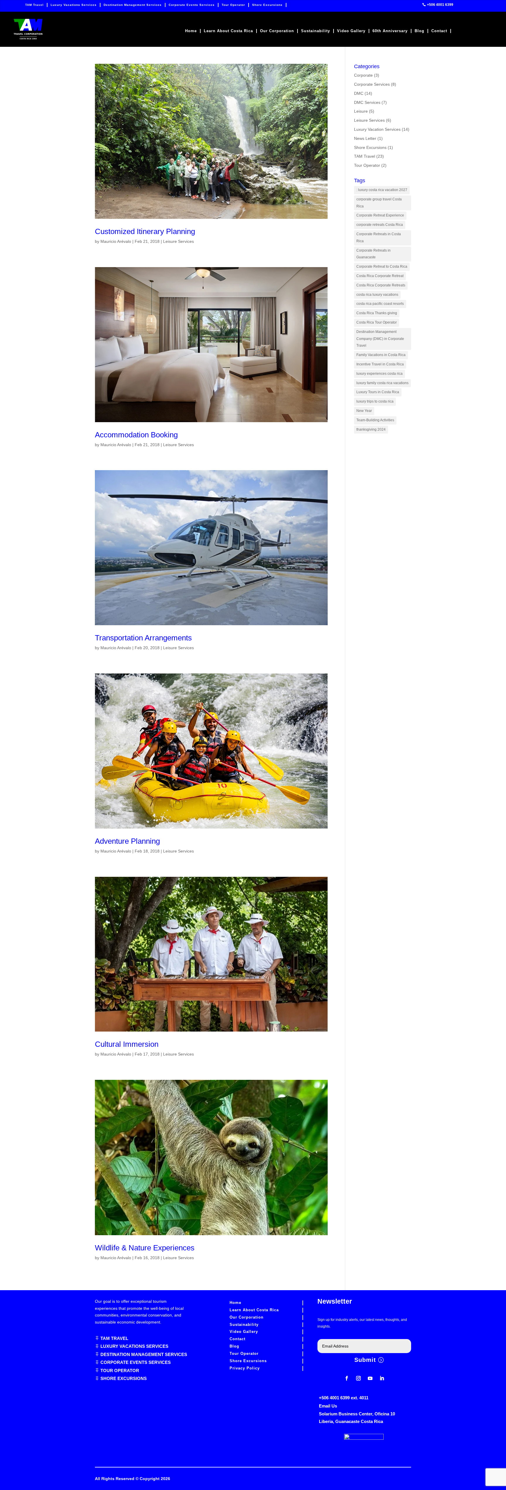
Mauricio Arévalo (115, 241)
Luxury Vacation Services (377, 129)
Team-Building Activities (375, 420)
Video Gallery (351, 31)
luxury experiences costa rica (379, 374)
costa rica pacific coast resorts (380, 304)
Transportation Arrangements (143, 637)
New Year (364, 411)
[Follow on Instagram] (358, 1378)
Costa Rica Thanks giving (376, 313)
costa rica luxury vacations (377, 295)
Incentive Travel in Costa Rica (380, 364)
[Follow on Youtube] (370, 1378)
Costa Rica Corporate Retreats (380, 285)
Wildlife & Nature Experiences (144, 1247)
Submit (365, 1360)
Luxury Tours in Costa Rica (377, 392)
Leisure (361, 111)
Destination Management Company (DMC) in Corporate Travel (380, 339)
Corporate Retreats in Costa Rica (378, 237)
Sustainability (315, 31)
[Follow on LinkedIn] (382, 1378)
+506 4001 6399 (440, 5)
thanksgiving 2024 (371, 429)
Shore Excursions (267, 4)
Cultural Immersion (126, 1044)
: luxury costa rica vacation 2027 (381, 190)
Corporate (363, 75)
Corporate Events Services (192, 4)
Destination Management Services (133, 4)
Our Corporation (277, 31)
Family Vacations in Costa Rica (381, 355)
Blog (419, 31)
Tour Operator (233, 4)
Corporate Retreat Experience (380, 215)
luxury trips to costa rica (375, 401)
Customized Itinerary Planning (145, 231)
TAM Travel (34, 4)
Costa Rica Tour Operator (376, 322)
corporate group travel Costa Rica (379, 202)
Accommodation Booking (136, 434)
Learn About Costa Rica (228, 31)
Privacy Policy (245, 1368)
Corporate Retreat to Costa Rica (381, 266)
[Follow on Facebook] (346, 1378)
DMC (358, 93)
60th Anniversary (390, 31)
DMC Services (367, 102)
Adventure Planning (127, 841)
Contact (439, 31)
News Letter (365, 138)
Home (191, 31)
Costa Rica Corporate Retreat (380, 276)
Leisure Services (178, 241)
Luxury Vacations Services (74, 4)
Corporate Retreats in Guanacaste (373, 253)
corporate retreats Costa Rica (379, 225)
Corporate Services (372, 84)
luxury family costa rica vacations (382, 383)
